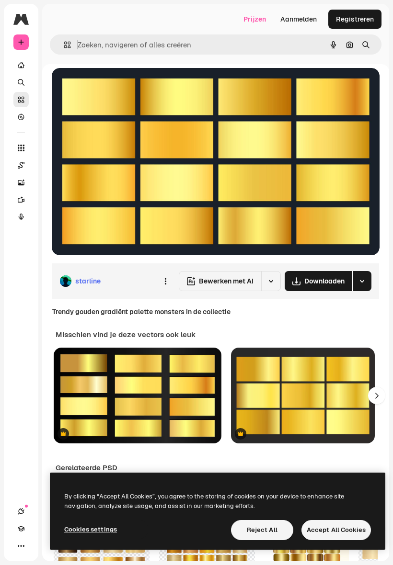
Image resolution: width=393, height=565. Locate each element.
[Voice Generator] (21, 217)
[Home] (21, 65)
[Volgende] (376, 395)
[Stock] (21, 99)
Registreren (355, 19)
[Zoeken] (21, 82)
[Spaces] (21, 165)
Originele (115, 85)
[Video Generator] (21, 199)
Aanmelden (298, 19)
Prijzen (254, 19)
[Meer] (21, 546)
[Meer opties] (165, 281)
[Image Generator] (21, 182)
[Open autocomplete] (63, 44)
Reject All (262, 530)
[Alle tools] (21, 148)
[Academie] (21, 528)
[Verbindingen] (21, 511)
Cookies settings (90, 529)
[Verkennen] (21, 116)
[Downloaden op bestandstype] (361, 281)
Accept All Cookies (336, 530)
